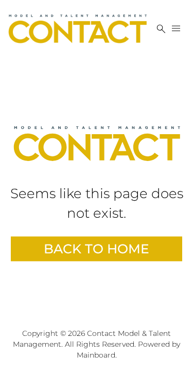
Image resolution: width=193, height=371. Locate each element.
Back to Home (96, 248)
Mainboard (96, 355)
